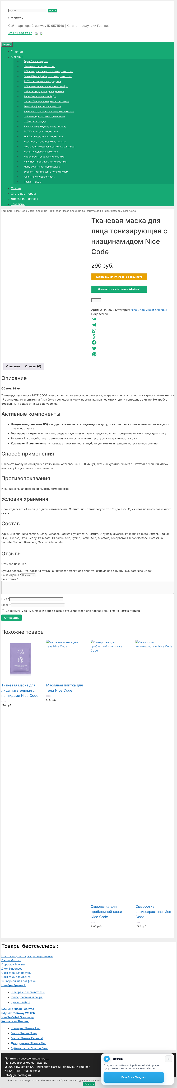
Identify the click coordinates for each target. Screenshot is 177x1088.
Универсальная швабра (27, 997)
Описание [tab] (13, 366)
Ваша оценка (11, 575)
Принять (89, 1084)
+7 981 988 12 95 (20, 33)
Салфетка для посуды (16, 972)
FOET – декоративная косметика (43, 136)
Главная (17, 51)
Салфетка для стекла (16, 977)
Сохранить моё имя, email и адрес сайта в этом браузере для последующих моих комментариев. (73, 610)
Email (6, 605)
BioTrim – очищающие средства (42, 81)
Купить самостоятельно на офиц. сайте (119, 276)
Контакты (18, 204)
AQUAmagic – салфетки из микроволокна (48, 71)
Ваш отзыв (9, 579)
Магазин (17, 57)
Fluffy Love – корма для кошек (42, 166)
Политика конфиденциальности (27, 1058)
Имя (5, 599)
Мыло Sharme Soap (24, 1033)
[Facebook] (132, 342)
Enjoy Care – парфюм (36, 61)
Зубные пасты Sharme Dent (29, 1048)
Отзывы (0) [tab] (33, 366)
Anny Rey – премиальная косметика (45, 161)
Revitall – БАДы (32, 181)
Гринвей (6, 210)
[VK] (132, 319)
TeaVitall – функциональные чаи (42, 106)
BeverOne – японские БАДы (40, 96)
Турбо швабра (20, 1002)
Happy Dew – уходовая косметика (44, 156)
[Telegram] (132, 325)
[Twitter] (132, 348)
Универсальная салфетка (18, 981)
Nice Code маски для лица (30, 210)
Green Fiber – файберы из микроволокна (48, 76)
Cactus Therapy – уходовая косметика (46, 101)
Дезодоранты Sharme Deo (28, 1043)
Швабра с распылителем (28, 992)
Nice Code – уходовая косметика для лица (49, 146)
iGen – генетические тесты (39, 176)
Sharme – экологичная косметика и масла (49, 111)
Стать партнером (23, 193)
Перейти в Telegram (133, 1077)
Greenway (15, 18)
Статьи (16, 188)
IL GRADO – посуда (35, 121)
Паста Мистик (11, 960)
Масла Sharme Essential (27, 1038)
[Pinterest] (132, 354)
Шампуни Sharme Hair (25, 1028)
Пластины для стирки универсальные (27, 956)
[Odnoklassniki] (132, 337)
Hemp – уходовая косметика (41, 151)
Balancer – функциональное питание (45, 126)
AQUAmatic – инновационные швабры (46, 86)
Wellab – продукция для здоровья (44, 91)
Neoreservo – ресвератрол (39, 66)
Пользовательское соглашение (26, 1062)
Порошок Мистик (13, 964)
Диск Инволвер (11, 968)
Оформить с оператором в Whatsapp (119, 289)
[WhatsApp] (132, 331)
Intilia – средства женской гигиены (44, 116)
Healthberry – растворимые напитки (45, 141)
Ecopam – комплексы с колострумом (46, 171)
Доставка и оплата (24, 199)
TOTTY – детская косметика (41, 131)
